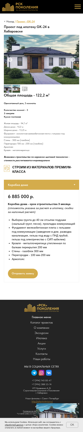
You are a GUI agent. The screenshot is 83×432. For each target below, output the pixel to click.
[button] (23, 273)
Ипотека (41, 338)
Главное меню (41, 317)
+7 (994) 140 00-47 (41, 380)
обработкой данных (14, 425)
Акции (42, 343)
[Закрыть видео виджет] (78, 404)
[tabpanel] (41, 236)
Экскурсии (41, 333)
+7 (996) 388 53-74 (42, 384)
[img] (41, 308)
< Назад (9, 21)
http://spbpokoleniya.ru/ (42, 401)
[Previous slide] (10, 59)
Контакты (41, 354)
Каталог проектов (41, 322)
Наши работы (41, 359)
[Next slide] (73, 59)
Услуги (41, 348)
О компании (41, 328)
